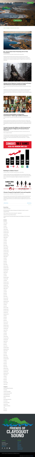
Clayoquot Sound (13, 17)
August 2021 (6, 272)
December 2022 (6, 250)
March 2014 (5, 355)
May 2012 (5, 379)
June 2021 (5, 275)
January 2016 (6, 336)
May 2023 (5, 242)
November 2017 (6, 310)
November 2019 (6, 283)
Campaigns (8, 27)
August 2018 (6, 302)
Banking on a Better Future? (11, 170)
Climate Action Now (13, 27)
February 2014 (6, 357)
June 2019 (5, 291)
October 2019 (6, 285)
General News (22, 54)
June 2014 (5, 352)
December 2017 (6, 309)
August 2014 (6, 350)
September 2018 (6, 301)
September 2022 (6, 254)
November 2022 (6, 251)
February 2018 (6, 307)
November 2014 (6, 347)
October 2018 (6, 299)
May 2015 (5, 344)
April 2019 (5, 294)
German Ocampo (6, 54)
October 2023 (6, 234)
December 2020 (6, 277)
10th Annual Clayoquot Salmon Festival (10, 214)
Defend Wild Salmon (7, 396)
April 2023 (5, 243)
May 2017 (5, 318)
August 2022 (6, 256)
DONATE (30, 2)
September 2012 (6, 373)
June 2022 (5, 259)
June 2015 (5, 342)
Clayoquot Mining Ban (7, 391)
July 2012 (5, 376)
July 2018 (5, 304)
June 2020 (5, 280)
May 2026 (5, 221)
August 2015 (6, 341)
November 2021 (6, 269)
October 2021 (6, 270)
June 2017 (5, 317)
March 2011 (5, 384)
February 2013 (6, 368)
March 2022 (5, 264)
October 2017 (6, 312)
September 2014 (6, 349)
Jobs (4, 407)
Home (4, 27)
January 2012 (6, 382)
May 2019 (5, 293)
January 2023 (6, 248)
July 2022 (5, 258)
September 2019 (6, 286)
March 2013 (5, 366)
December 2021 (6, 267)
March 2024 (5, 227)
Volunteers (5, 410)
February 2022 (6, 266)
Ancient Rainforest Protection (18, 86)
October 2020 (6, 278)
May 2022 (5, 261)
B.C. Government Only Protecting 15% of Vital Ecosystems (16, 52)
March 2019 (5, 296)
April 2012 (5, 381)
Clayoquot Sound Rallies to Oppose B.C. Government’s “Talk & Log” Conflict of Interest (16, 115)
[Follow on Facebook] (4, 3)
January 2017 (6, 323)
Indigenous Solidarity (9, 132)
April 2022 (5, 262)
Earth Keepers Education (7, 399)
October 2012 (6, 371)
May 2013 (5, 363)
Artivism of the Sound (7, 208)
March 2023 (5, 245)
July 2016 (5, 331)
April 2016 (5, 334)
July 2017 (5, 315)
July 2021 (5, 274)
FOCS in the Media (6, 402)
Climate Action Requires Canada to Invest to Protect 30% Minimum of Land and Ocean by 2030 (17, 84)
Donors (5, 397)
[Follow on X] (6, 3)
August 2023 (6, 237)
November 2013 (6, 358)
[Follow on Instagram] (9, 3)
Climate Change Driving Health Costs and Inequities (17, 192)
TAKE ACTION (17, 20)
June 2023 (5, 240)
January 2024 (6, 229)
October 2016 (6, 328)
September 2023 (6, 235)
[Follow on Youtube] (12, 3)
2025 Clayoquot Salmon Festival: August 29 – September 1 (13, 213)
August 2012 (6, 374)
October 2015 (6, 339)
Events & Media (21, 17)
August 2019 (6, 288)
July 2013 (5, 360)
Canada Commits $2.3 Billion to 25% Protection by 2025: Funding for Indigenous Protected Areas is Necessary (17, 129)
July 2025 (5, 224)
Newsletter (5, 408)
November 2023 (6, 232)
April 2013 (5, 365)
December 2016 (6, 325)
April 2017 (5, 320)
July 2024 (5, 226)
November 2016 (6, 326)
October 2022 (6, 253)
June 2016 (5, 333)
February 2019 (6, 298)
